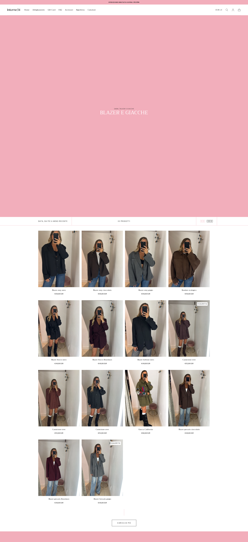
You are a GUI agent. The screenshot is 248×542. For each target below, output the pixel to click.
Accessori (69, 10)
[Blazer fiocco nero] (59, 328)
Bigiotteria (80, 10)
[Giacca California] (145, 398)
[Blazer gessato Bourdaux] (59, 467)
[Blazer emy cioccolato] (102, 259)
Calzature (92, 10)
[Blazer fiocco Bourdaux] (102, 328)
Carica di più (124, 523)
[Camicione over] (189, 328)
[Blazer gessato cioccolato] (189, 398)
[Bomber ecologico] (189, 259)
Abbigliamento (38, 10)
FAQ (60, 10)
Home (26, 10)
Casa (116, 109)
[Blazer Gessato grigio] (102, 467)
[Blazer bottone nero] (145, 328)
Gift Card (51, 10)
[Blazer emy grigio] (145, 259)
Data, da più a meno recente (53, 221)
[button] (219, 10)
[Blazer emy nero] (59, 259)
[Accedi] (233, 10)
